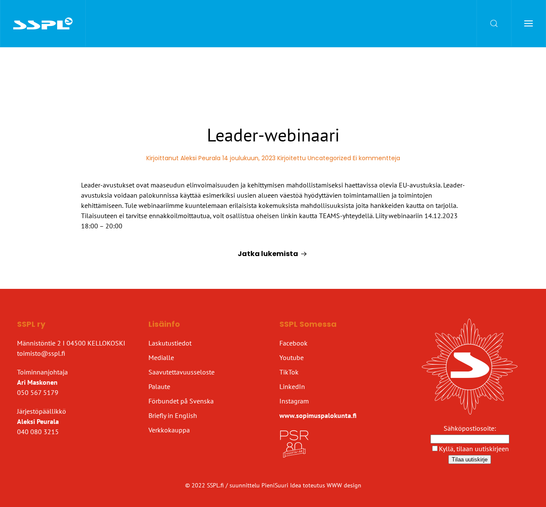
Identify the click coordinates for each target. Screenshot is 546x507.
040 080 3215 (38, 431)
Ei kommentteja (376, 158)
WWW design (344, 485)
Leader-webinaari (273, 135)
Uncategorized (329, 158)
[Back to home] (43, 23)
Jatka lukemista (268, 254)
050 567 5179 (37, 392)
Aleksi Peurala (200, 158)
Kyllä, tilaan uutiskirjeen (474, 448)
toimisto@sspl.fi (41, 353)
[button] (494, 23)
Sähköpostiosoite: (470, 428)
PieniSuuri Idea (282, 485)
